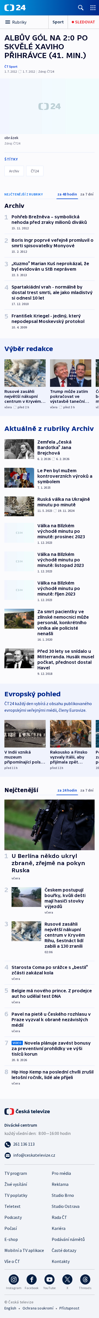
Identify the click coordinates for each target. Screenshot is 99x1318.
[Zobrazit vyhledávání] (81, 7)
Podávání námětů (68, 1239)
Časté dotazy (64, 1250)
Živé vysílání (15, 1184)
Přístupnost (69, 1308)
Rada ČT (59, 1217)
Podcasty (13, 1217)
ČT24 (35, 171)
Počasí (10, 1228)
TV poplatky (15, 1195)
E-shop (11, 1239)
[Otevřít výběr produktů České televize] (93, 7)
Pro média (61, 1173)
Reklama (60, 1184)
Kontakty (61, 1261)
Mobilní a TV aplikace (24, 1250)
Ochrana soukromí (38, 1308)
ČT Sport (11, 66)
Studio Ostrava (65, 1206)
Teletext (12, 1206)
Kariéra (58, 1228)
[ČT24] (15, 7)
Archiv (14, 171)
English (10, 1308)
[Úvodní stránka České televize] (27, 1111)
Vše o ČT (12, 1261)
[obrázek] (49, 106)
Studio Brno (63, 1195)
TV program (15, 1173)
